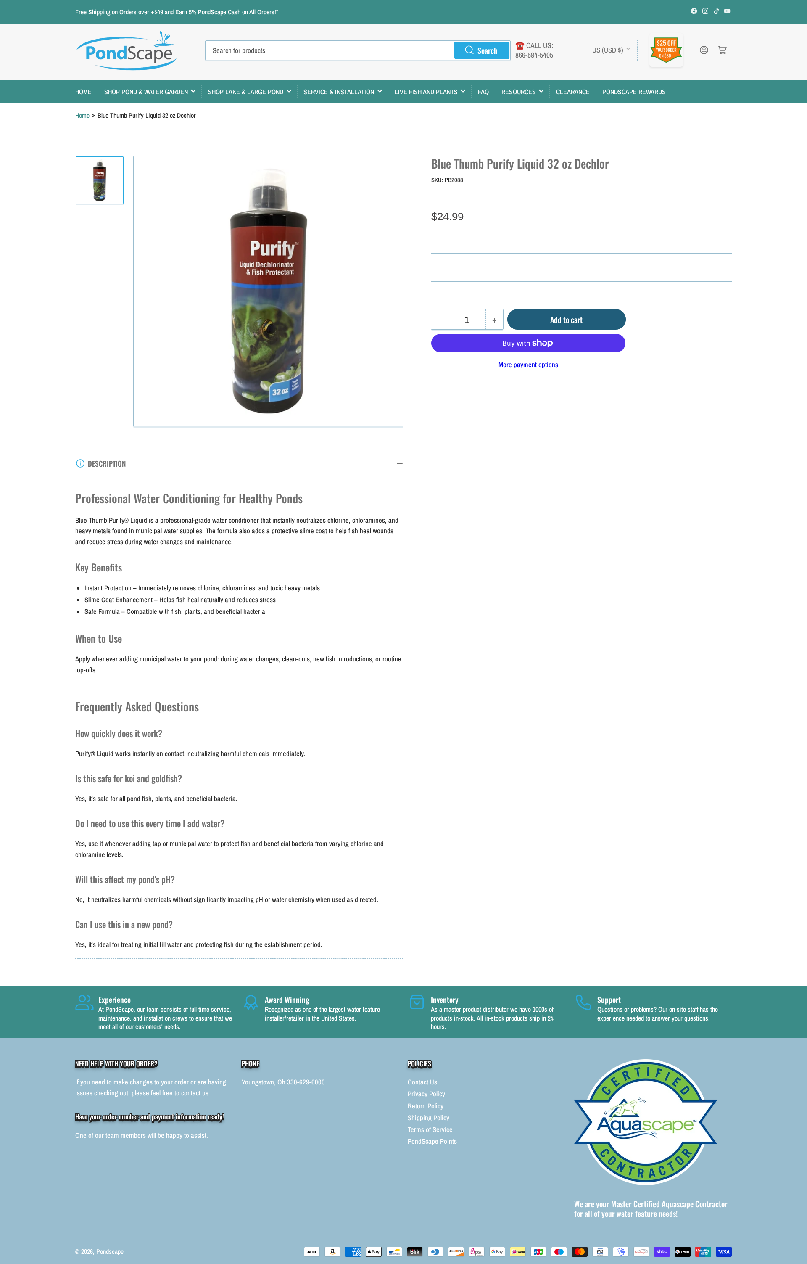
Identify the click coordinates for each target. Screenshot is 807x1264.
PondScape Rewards (634, 91)
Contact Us (422, 1082)
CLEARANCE (573, 91)
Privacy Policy (426, 1093)
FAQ (483, 91)
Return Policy (425, 1106)
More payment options (528, 364)
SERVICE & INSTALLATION (338, 91)
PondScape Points (432, 1141)
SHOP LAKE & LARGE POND (245, 91)
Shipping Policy (428, 1117)
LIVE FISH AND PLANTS (426, 91)
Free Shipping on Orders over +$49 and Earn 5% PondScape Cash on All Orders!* (176, 12)
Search (487, 50)
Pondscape (110, 1251)
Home (82, 115)
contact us (194, 1092)
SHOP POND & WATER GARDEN (146, 91)
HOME (83, 91)
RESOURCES (518, 91)
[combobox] (358, 50)
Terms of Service (430, 1129)
